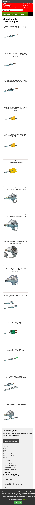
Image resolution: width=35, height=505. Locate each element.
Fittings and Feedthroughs (9, 467)
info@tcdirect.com (27, 6)
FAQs (4, 450)
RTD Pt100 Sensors (8, 462)
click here (25, 499)
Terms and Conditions (8, 455)
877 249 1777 (11, 479)
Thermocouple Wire (8, 463)
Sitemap (5, 457)
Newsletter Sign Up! (11, 441)
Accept (18, 502)
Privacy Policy (6, 452)
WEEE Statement (7, 453)
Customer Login (6, 1)
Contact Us (6, 446)
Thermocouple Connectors (10, 465)
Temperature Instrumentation (10, 469)
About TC (5, 448)
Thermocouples (7, 460)
